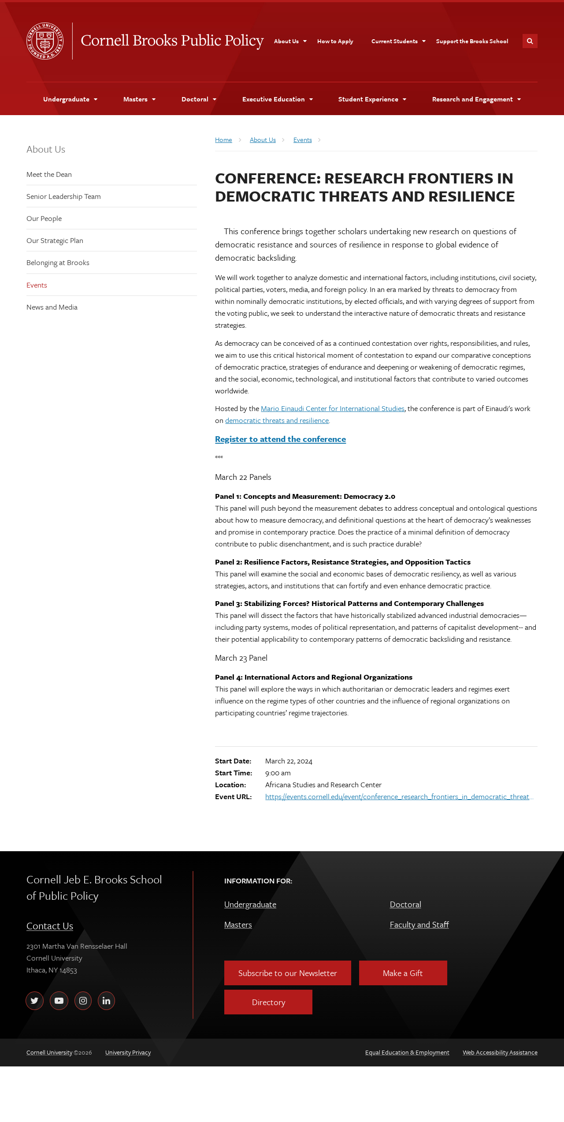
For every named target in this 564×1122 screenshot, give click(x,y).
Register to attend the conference (280, 439)
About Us (45, 149)
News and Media (52, 306)
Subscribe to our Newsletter (287, 973)
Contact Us (49, 925)
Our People (44, 218)
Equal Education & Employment (407, 1052)
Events (36, 284)
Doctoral (405, 904)
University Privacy (128, 1052)
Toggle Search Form (530, 41)
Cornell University (49, 41)
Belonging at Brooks (57, 262)
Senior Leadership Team (63, 196)
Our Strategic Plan (54, 240)
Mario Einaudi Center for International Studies (332, 408)
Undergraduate (250, 904)
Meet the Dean (49, 174)
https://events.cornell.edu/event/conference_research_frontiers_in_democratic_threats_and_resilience (400, 796)
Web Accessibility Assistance (500, 1052)
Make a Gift (403, 973)
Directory (268, 1002)
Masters (238, 924)
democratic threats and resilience (277, 420)
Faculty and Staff (419, 924)
